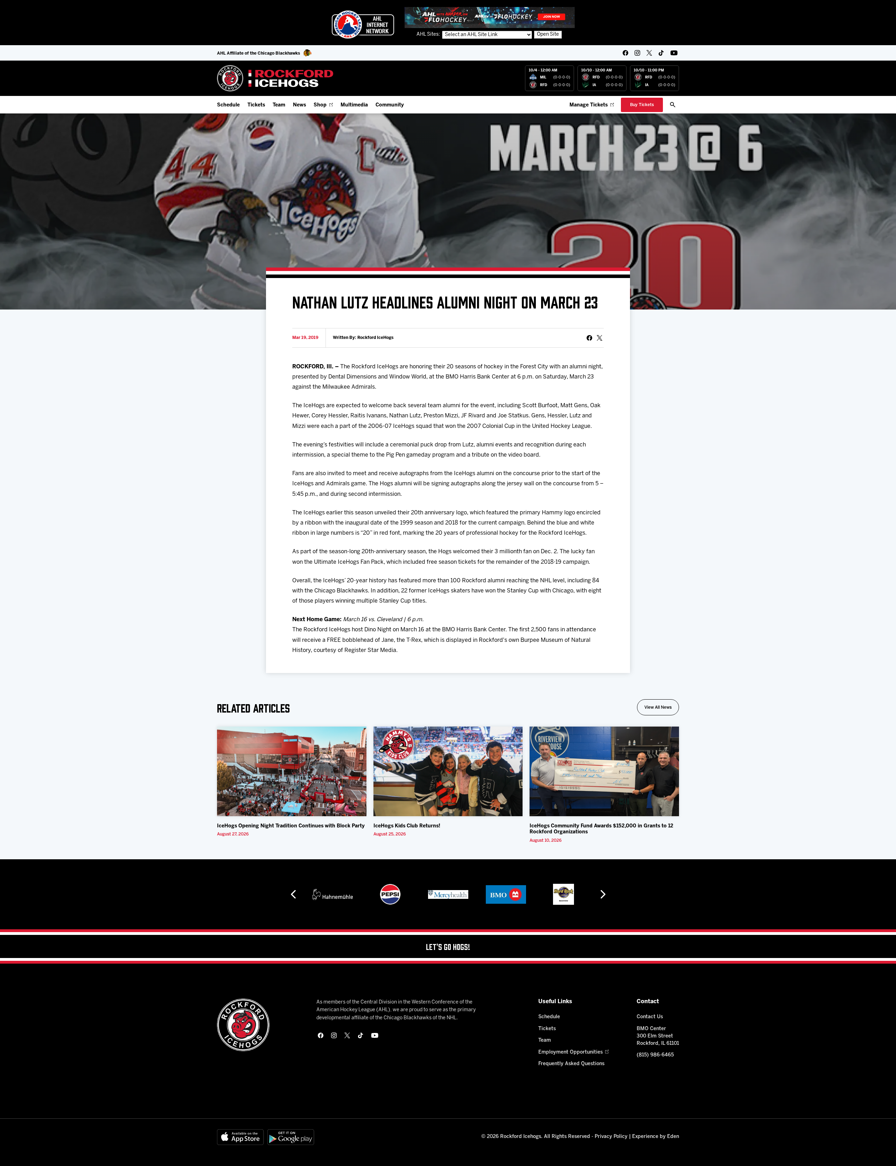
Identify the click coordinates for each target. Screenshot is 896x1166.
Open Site (548, 34)
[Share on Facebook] (589, 338)
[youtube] (674, 53)
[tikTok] (661, 53)
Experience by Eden (655, 1136)
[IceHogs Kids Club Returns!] (448, 771)
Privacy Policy (611, 1136)
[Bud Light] (563, 894)
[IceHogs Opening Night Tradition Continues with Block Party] (291, 771)
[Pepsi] (332, 894)
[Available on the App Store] (240, 1137)
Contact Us (650, 1017)
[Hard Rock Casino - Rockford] (505, 894)
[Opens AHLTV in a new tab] (490, 17)
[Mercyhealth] (390, 894)
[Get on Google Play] (290, 1137)
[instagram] (637, 53)
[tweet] (599, 338)
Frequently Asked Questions (571, 1064)
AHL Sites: (428, 34)
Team (279, 105)
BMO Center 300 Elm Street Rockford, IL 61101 (658, 1036)
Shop (320, 105)
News (299, 105)
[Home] (275, 78)
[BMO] (448, 894)
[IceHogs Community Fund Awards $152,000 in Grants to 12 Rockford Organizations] (604, 771)
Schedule (228, 105)
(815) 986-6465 (655, 1055)
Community (390, 105)
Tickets (256, 105)
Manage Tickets (588, 105)
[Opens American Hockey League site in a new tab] (363, 24)
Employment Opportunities (570, 1052)
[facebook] (625, 53)
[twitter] (649, 53)
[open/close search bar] (672, 104)
